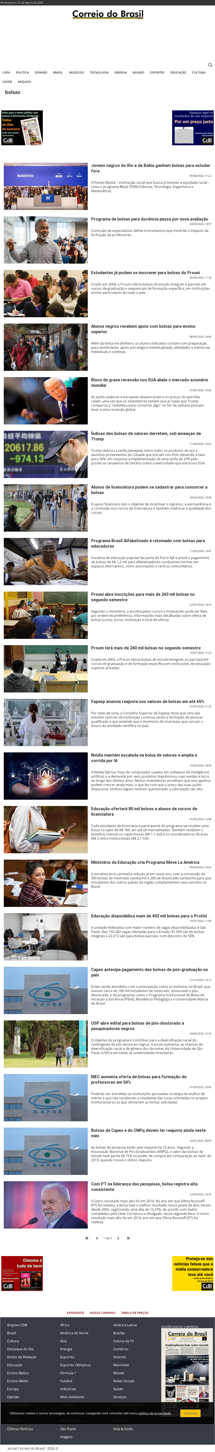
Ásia (63, 1341)
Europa (13, 1389)
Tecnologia (99, 72)
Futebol (66, 1381)
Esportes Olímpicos (75, 1365)
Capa (6, 72)
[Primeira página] (87, 1238)
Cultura (198, 72)
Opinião (41, 72)
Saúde (7, 82)
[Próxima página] (118, 1238)
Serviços (119, 1397)
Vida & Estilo (123, 1429)
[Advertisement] (107, 43)
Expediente (75, 1313)
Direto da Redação (22, 1357)
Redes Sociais (124, 1381)
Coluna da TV (123, 1341)
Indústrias (68, 1389)
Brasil (58, 72)
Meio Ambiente (72, 1397)
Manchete (121, 1365)
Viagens (66, 1437)
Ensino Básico (18, 1373)
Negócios (76, 72)
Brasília (119, 1333)
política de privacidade (155, 1413)
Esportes (157, 72)
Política (22, 72)
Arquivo (24, 82)
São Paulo (68, 1429)
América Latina (125, 1325)
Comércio (120, 1349)
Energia (120, 72)
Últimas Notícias (20, 1429)
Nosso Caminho (102, 1313)
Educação (178, 72)
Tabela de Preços (134, 1313)
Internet (119, 1357)
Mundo (138, 72)
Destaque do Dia (20, 1349)
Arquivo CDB (17, 1325)
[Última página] (128, 1238)
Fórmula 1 (68, 1373)
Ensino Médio (18, 1381)
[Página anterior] (97, 1238)
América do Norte (74, 1333)
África (64, 1325)
